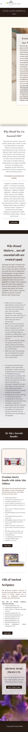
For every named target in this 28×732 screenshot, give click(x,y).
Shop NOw (7, 545)
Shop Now (14, 222)
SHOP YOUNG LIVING (14, 687)
